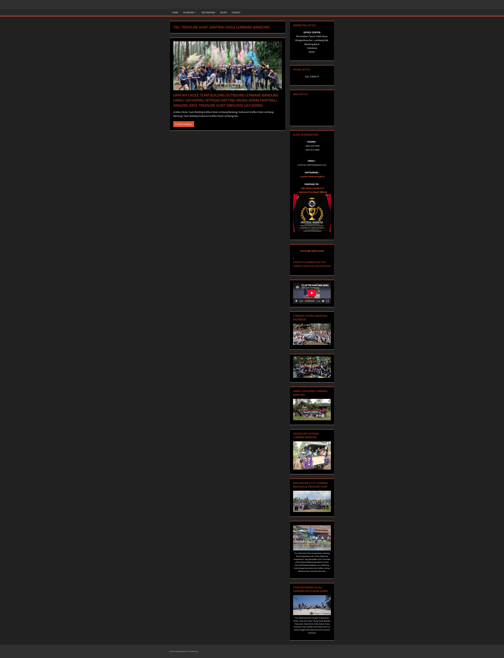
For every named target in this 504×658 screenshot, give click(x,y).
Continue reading (183, 124)
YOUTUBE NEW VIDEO (312, 250)
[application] (312, 292)
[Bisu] (323, 301)
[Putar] (296, 301)
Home (175, 12)
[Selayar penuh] (327, 301)
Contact (236, 12)
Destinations (208, 12)
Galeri (223, 12)
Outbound (188, 12)
